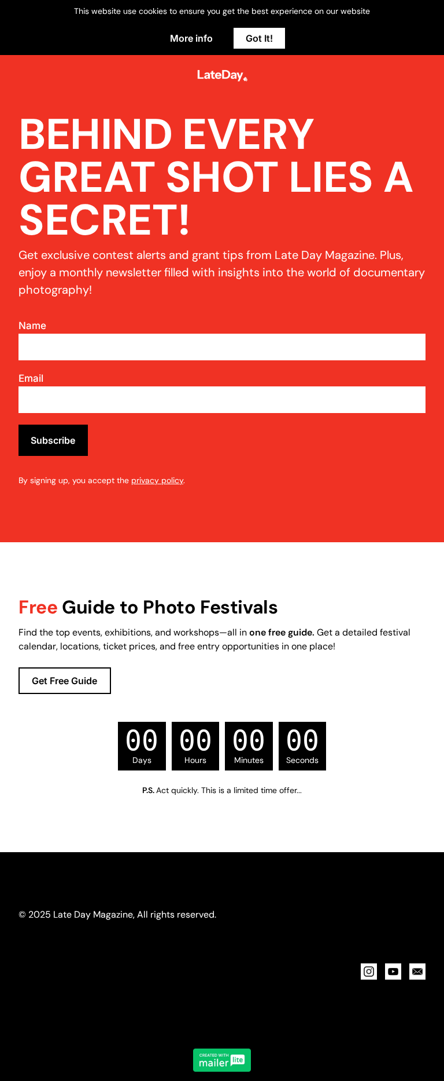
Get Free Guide (64, 680)
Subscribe (53, 440)
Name (32, 325)
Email (30, 378)
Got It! (259, 38)
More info (191, 38)
